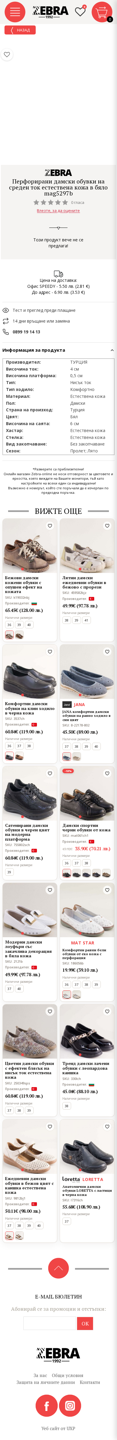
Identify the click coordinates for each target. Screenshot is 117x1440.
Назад (23, 30)
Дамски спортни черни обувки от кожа (86, 827)
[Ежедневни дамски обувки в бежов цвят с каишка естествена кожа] (30, 1147)
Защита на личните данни (45, 1382)
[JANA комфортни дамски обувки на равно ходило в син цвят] (87, 672)
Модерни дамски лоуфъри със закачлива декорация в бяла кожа (28, 949)
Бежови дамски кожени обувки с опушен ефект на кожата (23, 584)
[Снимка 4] (33, 569)
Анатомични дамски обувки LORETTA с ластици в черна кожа (87, 1191)
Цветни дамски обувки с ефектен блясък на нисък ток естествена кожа (29, 1070)
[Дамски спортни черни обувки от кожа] (87, 793)
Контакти (90, 1382)
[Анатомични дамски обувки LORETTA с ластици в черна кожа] (87, 1147)
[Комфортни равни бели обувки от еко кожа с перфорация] (87, 910)
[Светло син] (76, 994)
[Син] (86, 873)
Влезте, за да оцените (58, 210)
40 (29, 624)
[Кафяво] (19, 635)
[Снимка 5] (37, 569)
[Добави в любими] (50, 525)
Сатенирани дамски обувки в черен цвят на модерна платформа (27, 832)
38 (66, 620)
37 (19, 746)
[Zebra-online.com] (51, 12)
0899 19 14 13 (26, 332)
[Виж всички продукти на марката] (58, 172)
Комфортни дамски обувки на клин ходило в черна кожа (30, 708)
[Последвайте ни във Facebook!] (47, 1405)
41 (86, 620)
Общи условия (67, 1375)
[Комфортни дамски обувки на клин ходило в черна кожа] (30, 672)
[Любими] (7, 55)
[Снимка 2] (26, 569)
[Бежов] (76, 756)
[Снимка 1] (22, 569)
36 (9, 624)
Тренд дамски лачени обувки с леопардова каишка (85, 1068)
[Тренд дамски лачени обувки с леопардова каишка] (87, 1031)
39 (19, 624)
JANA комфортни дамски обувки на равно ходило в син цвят (86, 716)
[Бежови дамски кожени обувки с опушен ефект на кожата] (30, 546)
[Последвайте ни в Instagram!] (70, 1405)
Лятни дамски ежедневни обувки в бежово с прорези (84, 582)
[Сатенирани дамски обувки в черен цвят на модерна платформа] (30, 793)
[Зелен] (106, 873)
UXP (71, 1428)
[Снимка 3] (30, 569)
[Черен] (76, 873)
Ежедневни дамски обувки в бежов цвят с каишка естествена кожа (29, 1185)
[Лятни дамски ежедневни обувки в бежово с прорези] (87, 546)
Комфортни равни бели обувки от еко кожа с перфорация (84, 954)
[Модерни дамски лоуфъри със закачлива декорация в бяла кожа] (30, 910)
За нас (40, 1375)
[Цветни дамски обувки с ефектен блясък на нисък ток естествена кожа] (30, 1031)
